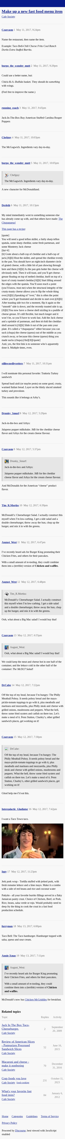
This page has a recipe (13, 229)
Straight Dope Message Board (17, 3)
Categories (17, 1116)
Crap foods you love (14, 1078)
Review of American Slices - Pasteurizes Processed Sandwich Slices (18, 1045)
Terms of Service (50, 1116)
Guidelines (32, 1116)
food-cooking (22, 1082)
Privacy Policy (9, 1122)
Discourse (20, 1130)
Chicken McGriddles (36, 999)
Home (5, 1116)
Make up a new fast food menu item (32, 11)
